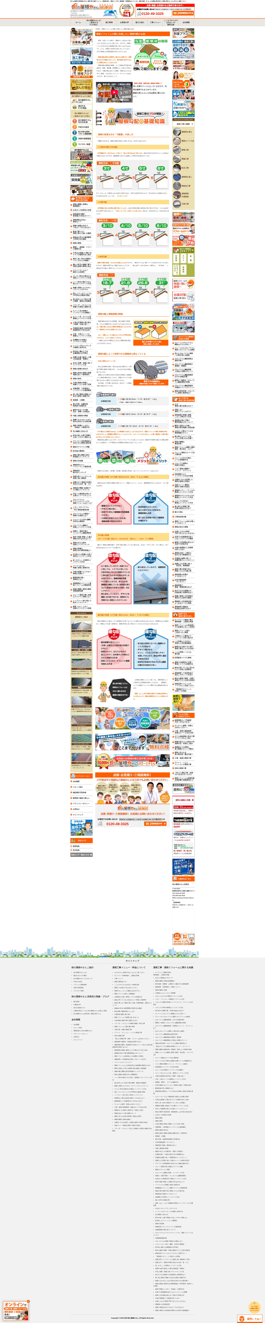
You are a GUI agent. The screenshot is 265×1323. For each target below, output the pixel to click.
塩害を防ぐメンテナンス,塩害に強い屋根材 (82, 477)
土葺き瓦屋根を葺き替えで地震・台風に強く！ (82, 323)
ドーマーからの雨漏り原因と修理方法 (81, 567)
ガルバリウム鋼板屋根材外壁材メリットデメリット (185, 386)
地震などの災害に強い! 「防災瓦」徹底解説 (183, 564)
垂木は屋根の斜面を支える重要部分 (126, 1074)
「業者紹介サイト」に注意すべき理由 (183, 690)
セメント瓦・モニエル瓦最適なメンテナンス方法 (82, 317)
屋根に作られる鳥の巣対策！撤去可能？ (184, 753)
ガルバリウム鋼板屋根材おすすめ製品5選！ (184, 375)
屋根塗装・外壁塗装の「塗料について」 (168, 987)
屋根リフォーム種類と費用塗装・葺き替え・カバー (185, 448)
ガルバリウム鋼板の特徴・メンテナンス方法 (169, 1172)
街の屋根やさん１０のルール (82, 978)
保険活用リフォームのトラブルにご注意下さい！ (171, 1253)
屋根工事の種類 (183, 124)
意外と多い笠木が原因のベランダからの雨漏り (82, 259)
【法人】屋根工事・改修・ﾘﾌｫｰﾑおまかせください (185, 773)
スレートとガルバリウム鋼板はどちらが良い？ (184, 343)
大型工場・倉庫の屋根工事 (123, 1029)
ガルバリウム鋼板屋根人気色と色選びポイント (184, 370)
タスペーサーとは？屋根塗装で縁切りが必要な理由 (172, 1096)
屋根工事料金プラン (120, 981)
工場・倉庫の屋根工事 (183, 758)
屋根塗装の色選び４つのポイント (181, 575)
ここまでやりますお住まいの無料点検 (171, 22)
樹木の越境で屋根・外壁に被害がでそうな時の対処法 (185, 679)
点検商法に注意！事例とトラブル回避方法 (128, 997)
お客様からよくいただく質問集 (165, 993)
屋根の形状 (77, 378)
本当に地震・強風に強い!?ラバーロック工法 (169, 1271)
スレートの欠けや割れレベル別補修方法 (183, 459)
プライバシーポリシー (81, 803)
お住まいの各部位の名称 (82, 210)
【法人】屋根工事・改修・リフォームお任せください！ (132, 1038)
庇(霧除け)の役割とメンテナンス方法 (80, 340)
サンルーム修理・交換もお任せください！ (184, 726)
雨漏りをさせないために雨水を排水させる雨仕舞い (172, 1281)
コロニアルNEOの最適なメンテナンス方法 (184, 502)
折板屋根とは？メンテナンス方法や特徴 (184, 475)
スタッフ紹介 (78, 787)
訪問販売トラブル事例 (183, 658)
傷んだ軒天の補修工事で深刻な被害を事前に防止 (82, 265)
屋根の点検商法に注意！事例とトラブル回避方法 (184, 663)
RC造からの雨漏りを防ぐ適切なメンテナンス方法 (82, 555)
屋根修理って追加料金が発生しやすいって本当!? (184, 674)
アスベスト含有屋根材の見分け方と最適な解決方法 (172, 1163)
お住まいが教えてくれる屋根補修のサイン (184, 432)
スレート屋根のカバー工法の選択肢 (185, 453)
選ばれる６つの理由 (80, 975)
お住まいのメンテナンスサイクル (166, 1208)
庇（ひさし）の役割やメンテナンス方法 (82, 561)
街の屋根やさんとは (80, 972)
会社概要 (186, 22)
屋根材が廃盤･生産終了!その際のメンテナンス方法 (171, 1106)
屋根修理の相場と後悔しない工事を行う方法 (183, 416)
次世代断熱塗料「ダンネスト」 (180, 580)
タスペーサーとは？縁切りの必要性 (80, 271)
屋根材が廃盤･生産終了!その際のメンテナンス (82, 489)
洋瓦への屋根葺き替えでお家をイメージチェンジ (82, 494)
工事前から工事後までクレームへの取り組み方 (184, 637)
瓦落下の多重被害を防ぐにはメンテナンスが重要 (184, 537)
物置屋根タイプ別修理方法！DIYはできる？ (183, 721)
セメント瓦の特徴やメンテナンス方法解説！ (82, 311)
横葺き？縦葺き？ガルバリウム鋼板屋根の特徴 (185, 381)
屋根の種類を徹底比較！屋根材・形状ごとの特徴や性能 (173, 1049)
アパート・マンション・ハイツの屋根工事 (128, 1032)
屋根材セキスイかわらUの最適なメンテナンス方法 (184, 496)
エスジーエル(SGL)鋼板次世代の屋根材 (82, 520)
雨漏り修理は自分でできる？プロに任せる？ (82, 226)
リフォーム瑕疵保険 (80, 984)
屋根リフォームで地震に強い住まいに (126, 1017)
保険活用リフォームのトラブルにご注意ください (185, 684)
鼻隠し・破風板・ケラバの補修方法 (82, 248)
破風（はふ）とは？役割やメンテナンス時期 (82, 607)
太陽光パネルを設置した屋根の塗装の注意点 (184, 480)
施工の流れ (140, 22)
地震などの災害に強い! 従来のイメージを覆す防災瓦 (172, 1160)
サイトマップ (78, 815)
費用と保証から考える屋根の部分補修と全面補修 (130, 1068)
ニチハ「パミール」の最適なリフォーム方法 (169, 999)
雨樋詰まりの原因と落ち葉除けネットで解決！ (185, 748)
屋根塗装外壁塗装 (185, 195)
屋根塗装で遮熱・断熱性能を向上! (183, 586)
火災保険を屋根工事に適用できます (126, 1020)
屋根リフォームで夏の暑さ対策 (124, 1026)
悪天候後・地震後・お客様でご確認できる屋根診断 (172, 984)
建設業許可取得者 (79, 792)
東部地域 (76, 846)
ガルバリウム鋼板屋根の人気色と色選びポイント (171, 1040)
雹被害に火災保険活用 (162, 1304)
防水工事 (185, 168)
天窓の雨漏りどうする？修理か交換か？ (82, 572)
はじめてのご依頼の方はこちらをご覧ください (129, 972)
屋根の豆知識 (78, 461)
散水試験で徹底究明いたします (124, 1011)
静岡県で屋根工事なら (81, 798)
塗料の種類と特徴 (183, 800)
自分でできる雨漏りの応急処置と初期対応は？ (184, 591)
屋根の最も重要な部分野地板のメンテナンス (81, 456)
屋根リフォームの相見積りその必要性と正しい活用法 (185, 626)
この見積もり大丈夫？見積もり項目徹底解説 (183, 642)
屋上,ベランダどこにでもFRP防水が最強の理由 (82, 294)
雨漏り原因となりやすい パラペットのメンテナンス (131, 1086)
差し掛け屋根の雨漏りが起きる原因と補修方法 (82, 395)
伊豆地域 (76, 850)
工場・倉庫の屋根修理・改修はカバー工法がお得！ (185, 732)
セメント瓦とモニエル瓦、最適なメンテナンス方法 (172, 1073)
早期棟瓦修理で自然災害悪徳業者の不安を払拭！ (82, 329)
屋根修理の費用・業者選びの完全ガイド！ (82, 215)
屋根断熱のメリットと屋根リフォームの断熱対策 (82, 584)
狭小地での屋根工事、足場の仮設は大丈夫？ (169, 1010)
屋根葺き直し (187, 177)
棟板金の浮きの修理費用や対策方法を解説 (82, 238)
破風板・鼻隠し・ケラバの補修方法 (166, 1082)
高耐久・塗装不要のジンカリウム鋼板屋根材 (82, 532)
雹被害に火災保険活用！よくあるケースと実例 (184, 602)
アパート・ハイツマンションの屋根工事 (183, 763)
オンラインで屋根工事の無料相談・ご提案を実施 (184, 620)
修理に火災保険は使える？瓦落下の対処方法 (185, 543)
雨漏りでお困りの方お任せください (126, 987)
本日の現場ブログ (79, 1008)
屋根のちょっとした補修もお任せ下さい (127, 991)
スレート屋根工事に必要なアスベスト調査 (169, 1166)
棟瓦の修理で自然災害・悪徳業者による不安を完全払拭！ (174, 1112)
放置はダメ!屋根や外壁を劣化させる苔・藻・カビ (82, 483)
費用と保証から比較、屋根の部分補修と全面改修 (185, 426)
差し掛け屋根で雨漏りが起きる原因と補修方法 (170, 1277)
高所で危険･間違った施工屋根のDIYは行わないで (82, 538)
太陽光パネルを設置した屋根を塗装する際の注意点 (131, 1122)
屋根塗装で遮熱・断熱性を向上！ (166, 1145)
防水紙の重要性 (79, 451)
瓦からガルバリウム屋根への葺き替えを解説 (184, 354)
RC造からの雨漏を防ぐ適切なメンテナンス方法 (170, 1178)
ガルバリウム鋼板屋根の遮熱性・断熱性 (184, 365)
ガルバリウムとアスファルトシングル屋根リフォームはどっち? (82, 501)
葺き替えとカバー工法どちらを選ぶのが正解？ (184, 437)
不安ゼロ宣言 (77, 981)
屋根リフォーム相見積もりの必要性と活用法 (128, 1056)
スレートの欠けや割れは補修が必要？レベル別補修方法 (173, 1061)
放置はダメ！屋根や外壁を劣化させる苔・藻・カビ (172, 1262)
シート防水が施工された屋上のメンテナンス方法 (82, 282)
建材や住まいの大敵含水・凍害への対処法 (81, 410)
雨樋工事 (185, 159)
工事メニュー (155, 22)
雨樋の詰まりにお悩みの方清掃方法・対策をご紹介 (185, 742)
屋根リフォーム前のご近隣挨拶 (124, 994)
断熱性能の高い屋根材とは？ (79, 578)
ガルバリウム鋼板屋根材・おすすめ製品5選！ (170, 1020)
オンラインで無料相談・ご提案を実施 (126, 975)
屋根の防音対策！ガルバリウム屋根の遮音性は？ (185, 392)
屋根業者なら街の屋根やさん (82, 1030)
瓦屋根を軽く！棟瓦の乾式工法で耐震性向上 (169, 1154)
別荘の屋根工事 (180, 768)
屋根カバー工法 (188, 141)
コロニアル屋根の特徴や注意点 (181, 464)
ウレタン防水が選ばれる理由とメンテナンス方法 (82, 277)
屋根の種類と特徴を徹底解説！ (80, 205)
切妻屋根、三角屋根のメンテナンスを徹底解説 (82, 389)
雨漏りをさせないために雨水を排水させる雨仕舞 (82, 420)
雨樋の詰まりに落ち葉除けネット (125, 1113)
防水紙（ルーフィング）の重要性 (166, 1220)
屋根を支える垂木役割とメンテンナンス (81, 543)
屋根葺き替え (187, 132)
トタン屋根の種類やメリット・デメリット (183, 469)
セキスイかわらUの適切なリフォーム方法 (168, 996)
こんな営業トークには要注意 (183, 653)
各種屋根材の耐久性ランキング (165, 1229)
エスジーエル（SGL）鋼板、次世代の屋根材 (169, 1244)
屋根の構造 (77, 243)
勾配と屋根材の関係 (80, 416)
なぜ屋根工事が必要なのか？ (184, 405)
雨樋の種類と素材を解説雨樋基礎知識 (82, 590)
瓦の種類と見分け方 (80, 431)
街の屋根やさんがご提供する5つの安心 (94, 22)
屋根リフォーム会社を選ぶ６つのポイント (185, 522)
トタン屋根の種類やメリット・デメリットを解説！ (172, 1064)
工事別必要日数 (180, 517)
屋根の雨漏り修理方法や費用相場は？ (82, 549)
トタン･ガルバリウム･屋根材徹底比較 (81, 508)
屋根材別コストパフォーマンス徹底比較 (82, 465)
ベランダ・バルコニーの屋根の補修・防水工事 (129, 1023)
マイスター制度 (78, 991)
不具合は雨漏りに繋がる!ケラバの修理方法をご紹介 (172, 1099)
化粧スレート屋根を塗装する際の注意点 (182, 485)
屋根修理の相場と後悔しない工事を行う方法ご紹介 (131, 1050)
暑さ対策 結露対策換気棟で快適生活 (80, 405)
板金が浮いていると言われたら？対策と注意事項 (185, 668)
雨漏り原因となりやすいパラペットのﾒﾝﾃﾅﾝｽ (82, 288)
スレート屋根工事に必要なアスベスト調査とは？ (82, 595)
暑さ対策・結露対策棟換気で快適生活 (167, 1139)
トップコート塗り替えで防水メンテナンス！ (82, 601)
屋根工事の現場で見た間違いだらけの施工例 (183, 570)
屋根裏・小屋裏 (79, 400)
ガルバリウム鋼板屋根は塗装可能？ (184, 359)
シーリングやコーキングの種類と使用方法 (82, 346)
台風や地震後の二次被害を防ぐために (184, 548)
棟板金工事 (186, 186)
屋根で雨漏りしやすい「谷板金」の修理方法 (81, 426)
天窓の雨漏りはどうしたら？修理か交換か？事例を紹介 (173, 1085)
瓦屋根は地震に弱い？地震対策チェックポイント (185, 559)
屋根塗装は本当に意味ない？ (79, 220)
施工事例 (109, 22)
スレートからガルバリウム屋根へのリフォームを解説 (185, 349)
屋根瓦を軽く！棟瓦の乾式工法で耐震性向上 (183, 554)
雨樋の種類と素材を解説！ (123, 1119)
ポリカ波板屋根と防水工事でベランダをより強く (185, 737)
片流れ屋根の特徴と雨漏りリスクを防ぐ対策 (82, 383)
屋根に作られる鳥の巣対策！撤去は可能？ (128, 1116)
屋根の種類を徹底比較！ (180, 442)
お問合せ (76, 809)
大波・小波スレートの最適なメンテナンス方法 (82, 335)
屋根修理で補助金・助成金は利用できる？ (183, 607)
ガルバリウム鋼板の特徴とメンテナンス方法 (82, 526)
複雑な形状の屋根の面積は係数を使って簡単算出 (171, 1133)
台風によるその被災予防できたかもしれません (185, 532)
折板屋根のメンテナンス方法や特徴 (166, 1067)
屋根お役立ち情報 (181, 527)
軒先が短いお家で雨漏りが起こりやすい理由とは (82, 436)
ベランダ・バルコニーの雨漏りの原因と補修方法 (82, 306)
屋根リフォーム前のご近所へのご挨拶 (182, 631)
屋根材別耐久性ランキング (79, 471)
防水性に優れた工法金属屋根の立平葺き (80, 352)
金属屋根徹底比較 (161, 1238)
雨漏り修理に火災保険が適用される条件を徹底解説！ (172, 1310)
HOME (98, 29)
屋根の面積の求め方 (80, 369)
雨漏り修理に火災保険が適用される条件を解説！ (184, 597)
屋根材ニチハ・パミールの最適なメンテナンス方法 (185, 491)
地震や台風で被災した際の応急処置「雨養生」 (82, 358)
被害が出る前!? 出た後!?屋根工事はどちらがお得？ (185, 647)
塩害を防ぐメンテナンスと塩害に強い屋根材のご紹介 (172, 1259)
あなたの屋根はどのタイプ (164, 978)
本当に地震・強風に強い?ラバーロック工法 (82, 364)
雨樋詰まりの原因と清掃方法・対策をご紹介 (128, 1110)
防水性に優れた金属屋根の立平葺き (166, 1247)
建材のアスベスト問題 (81, 447)
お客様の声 (124, 22)
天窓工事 (185, 204)
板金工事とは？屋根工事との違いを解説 (82, 232)
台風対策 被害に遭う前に (122, 1014)
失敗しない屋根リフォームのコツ (183, 410)
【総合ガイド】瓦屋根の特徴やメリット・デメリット (172, 1046)
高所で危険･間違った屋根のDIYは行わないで (169, 1182)
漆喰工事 (185, 150)
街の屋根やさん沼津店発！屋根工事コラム (87, 1014)
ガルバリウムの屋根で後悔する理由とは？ (81, 514)
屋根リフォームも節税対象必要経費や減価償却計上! (185, 779)
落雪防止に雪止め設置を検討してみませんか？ (129, 1098)
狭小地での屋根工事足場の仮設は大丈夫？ (183, 507)
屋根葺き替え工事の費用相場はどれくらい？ (184, 421)
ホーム (78, 22)
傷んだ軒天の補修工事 (162, 1200)
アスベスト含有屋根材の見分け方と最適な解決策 (82, 442)
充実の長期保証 (78, 987)
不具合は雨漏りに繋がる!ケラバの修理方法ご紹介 (82, 253)
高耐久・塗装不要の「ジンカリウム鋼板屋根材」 (171, 1175)
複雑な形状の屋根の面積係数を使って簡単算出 (82, 373)
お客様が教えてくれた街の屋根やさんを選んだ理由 (90, 1011)
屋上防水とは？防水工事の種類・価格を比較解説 (82, 300)
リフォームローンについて (123, 1062)
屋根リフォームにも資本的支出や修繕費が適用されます (132, 1065)
